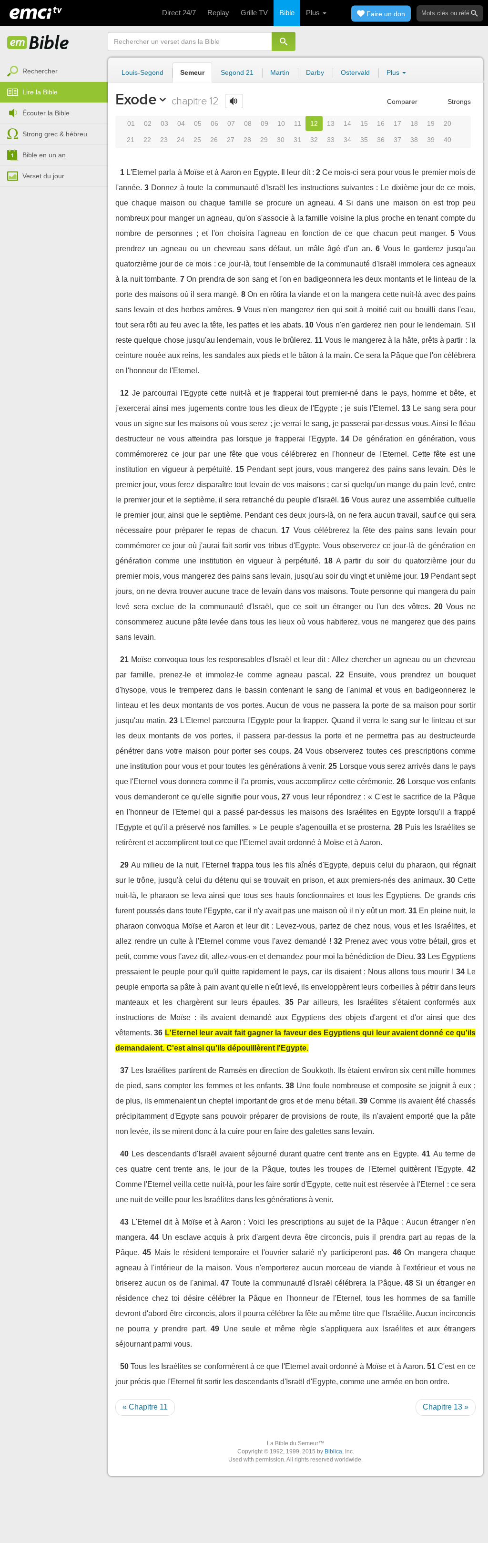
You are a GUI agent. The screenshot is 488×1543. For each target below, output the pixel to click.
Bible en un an (44, 155)
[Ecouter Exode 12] (234, 101)
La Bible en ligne (38, 43)
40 (447, 139)
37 (397, 139)
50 (124, 1366)
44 (154, 1237)
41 (426, 1154)
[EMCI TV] (36, 12)
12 (314, 123)
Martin (279, 72)
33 (331, 139)
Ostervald (355, 72)
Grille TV (254, 13)
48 (409, 1283)
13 (331, 123)
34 (347, 139)
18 (414, 123)
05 (198, 123)
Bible (287, 13)
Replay (218, 13)
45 (146, 1252)
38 (414, 139)
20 (447, 123)
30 (281, 139)
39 (431, 139)
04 (181, 123)
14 (347, 123)
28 (247, 139)
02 (148, 123)
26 (214, 139)
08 (248, 123)
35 (364, 139)
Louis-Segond (142, 72)
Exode (135, 99)
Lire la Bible (40, 92)
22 (147, 139)
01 (131, 123)
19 (431, 123)
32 (314, 139)
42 (471, 1169)
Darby (315, 72)
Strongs (458, 101)
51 (431, 1366)
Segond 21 (237, 72)
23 (164, 139)
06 (214, 123)
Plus (314, 13)
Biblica (333, 1451)
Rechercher (40, 71)
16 (381, 123)
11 (297, 123)
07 (231, 123)
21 (130, 139)
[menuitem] (54, 71)
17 (397, 123)
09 (264, 123)
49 (215, 1329)
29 (264, 139)
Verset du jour (43, 176)
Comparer (401, 101)
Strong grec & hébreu (54, 134)
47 (225, 1283)
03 (164, 123)
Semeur (192, 72)
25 (197, 139)
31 (297, 139)
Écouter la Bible (46, 113)
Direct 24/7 (179, 13)
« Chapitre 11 (145, 1407)
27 (230, 139)
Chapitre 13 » (445, 1407)
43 (124, 1222)
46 (397, 1252)
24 (180, 139)
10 (281, 123)
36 (381, 139)
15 (364, 123)
